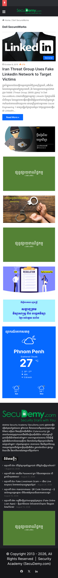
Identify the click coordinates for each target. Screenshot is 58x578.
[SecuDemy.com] (29, 11)
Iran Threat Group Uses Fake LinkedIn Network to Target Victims (28, 74)
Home (7, 20)
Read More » (12, 117)
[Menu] (3, 12)
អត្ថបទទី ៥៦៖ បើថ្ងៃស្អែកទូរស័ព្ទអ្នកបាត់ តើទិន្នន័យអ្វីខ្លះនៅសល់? (29, 465)
